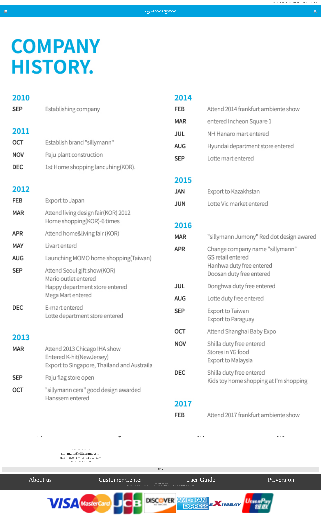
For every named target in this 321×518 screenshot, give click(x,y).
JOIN (282, 2)
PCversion (281, 479)
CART (288, 2)
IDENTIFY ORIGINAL (311, 2)
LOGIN (275, 2)
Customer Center (120, 479)
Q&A (160, 469)
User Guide (200, 479)
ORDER (296, 2)
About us (40, 479)
